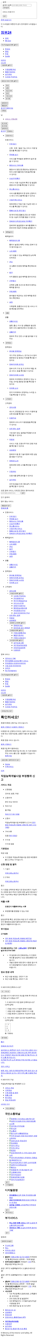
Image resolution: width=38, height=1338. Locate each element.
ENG (7, 51)
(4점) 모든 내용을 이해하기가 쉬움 (20, 1011)
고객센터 (8, 399)
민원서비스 (9, 135)
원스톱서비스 (14, 189)
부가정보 (8, 1097)
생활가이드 (13, 321)
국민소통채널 (10, 1108)
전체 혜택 (12, 291)
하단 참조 (13, 835)
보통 (7, 88)
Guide (7, 56)
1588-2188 (15, 1257)
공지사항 (12, 407)
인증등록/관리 (10, 69)
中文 (6, 54)
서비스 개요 (9, 1088)
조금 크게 (9, 91)
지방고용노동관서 (12, 873)
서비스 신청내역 (11, 119)
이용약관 (8, 1324)
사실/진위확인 (14, 178)
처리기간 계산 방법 (12, 814)
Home (7, 764)
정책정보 (8, 343)
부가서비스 (9, 1212)
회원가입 (9, 108)
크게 (7, 93)
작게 (7, 85)
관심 (11, 262)
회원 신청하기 (6, 727)
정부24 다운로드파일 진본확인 (20, 221)
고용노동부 (22, 948)
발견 (11, 272)
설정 (11, 302)
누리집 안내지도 (11, 77)
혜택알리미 (9, 232)
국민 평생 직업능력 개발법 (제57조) (18, 938)
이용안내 (12, 418)
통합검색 (4, 105)
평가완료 (4, 1038)
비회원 (4, 111)
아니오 (7, 991)
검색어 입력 (7, 5)
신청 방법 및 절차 (11, 1093)
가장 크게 (9, 96)
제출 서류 (8, 1095)
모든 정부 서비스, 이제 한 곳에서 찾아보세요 (17, 490)
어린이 (3, 60)
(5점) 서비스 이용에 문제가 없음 (20, 1009)
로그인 (3, 108)
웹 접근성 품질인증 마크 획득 (16, 1329)
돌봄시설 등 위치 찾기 (17, 210)
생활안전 (12, 332)
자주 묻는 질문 (14, 429)
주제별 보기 (13, 154)
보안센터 (8, 74)
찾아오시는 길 (10, 1310)
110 (29, 1262)
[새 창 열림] (21, 1119)
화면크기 (10, 81)
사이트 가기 (5, 1104)
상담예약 (12, 450)
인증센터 (12, 471)
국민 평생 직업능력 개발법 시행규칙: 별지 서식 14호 (20, 824)
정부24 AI (5, 103)
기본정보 (8, 1090)
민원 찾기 (12, 144)
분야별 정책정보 (15, 351)
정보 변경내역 (10, 1100)
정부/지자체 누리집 (16, 375)
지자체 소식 (13, 388)
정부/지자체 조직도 (16, 364)
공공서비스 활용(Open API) (15, 1317)
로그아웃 (4, 123)
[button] (6, 38)
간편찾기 (12, 281)
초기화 (8, 98)
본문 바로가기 (6, 20)
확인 (2, 1042)
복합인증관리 (10, 72)
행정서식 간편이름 (16, 165)
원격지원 (8, 1315)
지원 (7, 65)
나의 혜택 (12, 251)
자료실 (11, 439)
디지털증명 (9, 1185)
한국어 (7, 49)
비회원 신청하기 (18, 727)
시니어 (3, 63)
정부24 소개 (13, 461)
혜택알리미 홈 (14, 240)
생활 (7, 313)
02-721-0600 (24, 1257)
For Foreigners (10, 45)
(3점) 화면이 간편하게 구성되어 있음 (21, 1013)
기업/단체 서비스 (15, 200)
